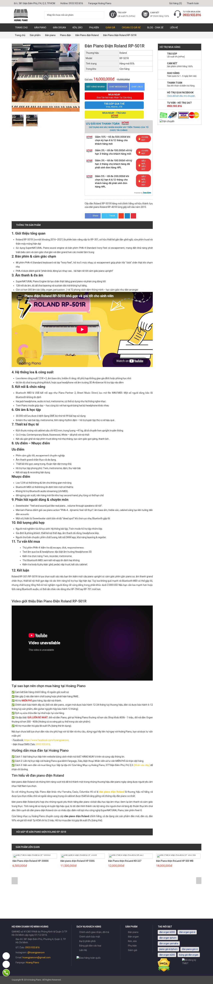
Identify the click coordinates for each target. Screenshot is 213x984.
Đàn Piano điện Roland (87, 35)
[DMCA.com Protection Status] (164, 970)
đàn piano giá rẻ (190, 949)
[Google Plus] (121, 216)
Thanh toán (192, 3)
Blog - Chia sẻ (155, 27)
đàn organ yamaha (168, 943)
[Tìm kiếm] (99, 15)
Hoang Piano (32, 962)
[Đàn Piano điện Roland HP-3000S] (35, 856)
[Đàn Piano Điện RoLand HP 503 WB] (178, 856)
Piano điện (65, 35)
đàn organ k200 (167, 954)
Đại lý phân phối (87, 941)
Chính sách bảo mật (89, 936)
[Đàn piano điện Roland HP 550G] (83, 856)
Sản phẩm (35, 35)
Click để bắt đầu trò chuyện (181, 96)
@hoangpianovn (36, 952)
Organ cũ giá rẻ (131, 27)
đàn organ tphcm (168, 937)
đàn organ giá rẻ (187, 932)
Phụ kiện (94, 27)
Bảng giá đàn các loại (90, 945)
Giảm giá (110, 27)
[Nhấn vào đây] (142, 765)
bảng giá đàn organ (188, 954)
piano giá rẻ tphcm (168, 949)
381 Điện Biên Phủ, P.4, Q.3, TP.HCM (37, 3)
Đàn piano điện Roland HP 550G (77, 861)
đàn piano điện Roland (111, 792)
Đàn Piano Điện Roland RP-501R (119, 35)
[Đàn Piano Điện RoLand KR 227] (130, 856)
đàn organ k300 (167, 932)
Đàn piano (40, 27)
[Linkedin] (127, 216)
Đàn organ (59, 27)
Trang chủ (21, 27)
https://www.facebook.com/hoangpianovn (46, 740)
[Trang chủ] (25, 15)
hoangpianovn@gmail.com (36, 957)
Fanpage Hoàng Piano (99, 3)
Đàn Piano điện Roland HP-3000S (30, 861)
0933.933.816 (76, 3)
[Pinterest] (133, 216)
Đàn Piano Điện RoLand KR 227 (124, 861)
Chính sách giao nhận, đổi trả (94, 932)
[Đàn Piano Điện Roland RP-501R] (18, 120)
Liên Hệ (174, 27)
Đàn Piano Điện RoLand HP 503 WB (174, 861)
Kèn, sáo (78, 27)
